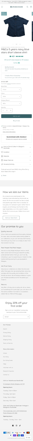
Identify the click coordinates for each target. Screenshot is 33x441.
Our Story (6, 356)
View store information (9, 131)
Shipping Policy (7, 339)
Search (5, 329)
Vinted (5, 353)
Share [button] (4, 175)
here (20, 294)
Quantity (3, 107)
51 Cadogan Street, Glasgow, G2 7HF (14, 384)
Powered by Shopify (21, 438)
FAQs (4, 364)
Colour (2, 93)
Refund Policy (7, 336)
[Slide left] (13, 44)
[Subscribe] (28, 317)
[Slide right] (20, 44)
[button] (2, 7)
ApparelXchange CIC (14, 438)
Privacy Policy (7, 332)
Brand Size (4, 86)
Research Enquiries (8, 371)
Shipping (9, 83)
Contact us (6, 374)
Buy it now (16, 120)
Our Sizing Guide (8, 360)
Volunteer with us (8, 367)
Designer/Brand (5, 100)
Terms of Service (8, 343)
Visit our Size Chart (11, 218)
